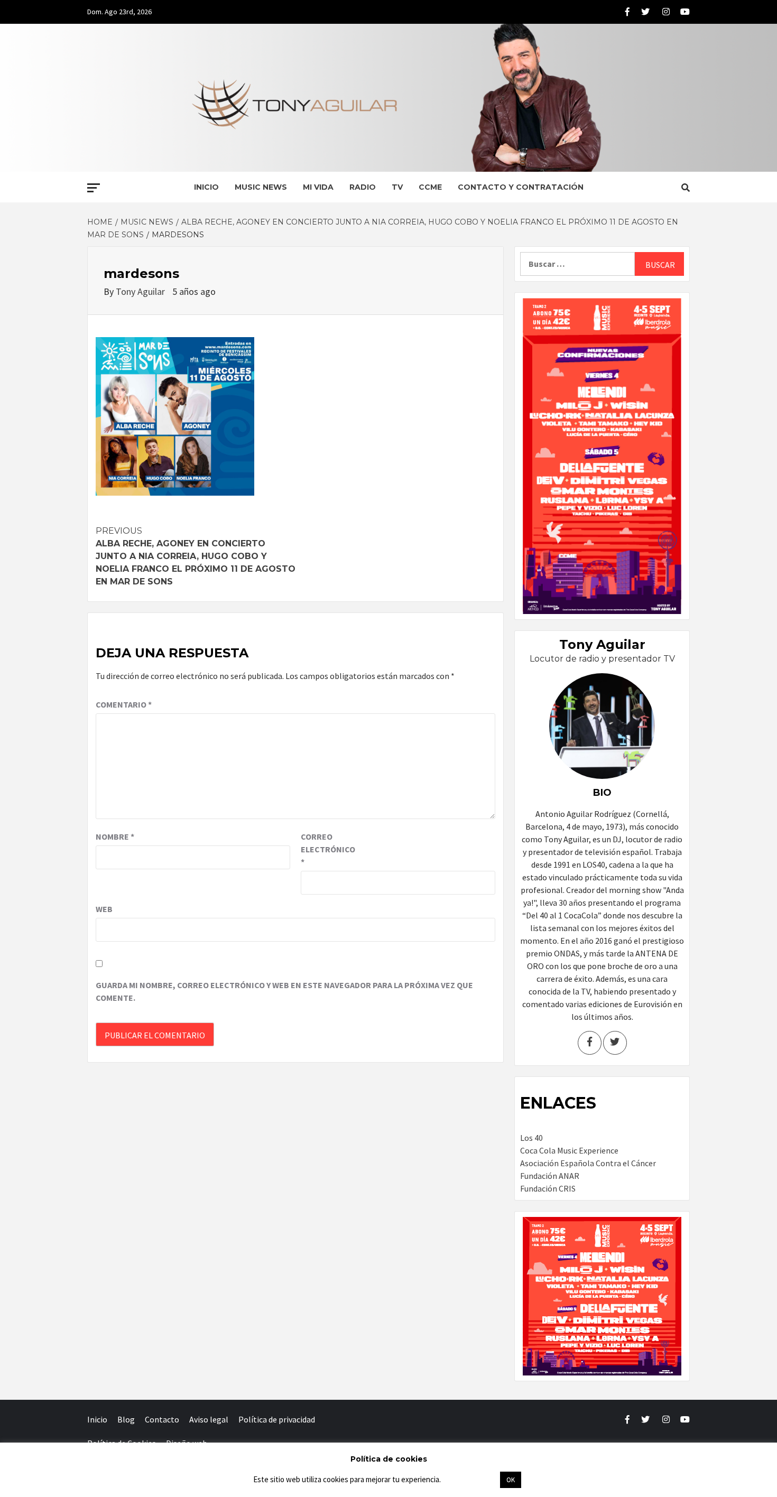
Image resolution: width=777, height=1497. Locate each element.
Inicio (206, 187)
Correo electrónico (327, 849)
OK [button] (510, 1479)
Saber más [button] (470, 1479)
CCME (430, 187)
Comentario (124, 704)
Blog (126, 1419)
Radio (362, 187)
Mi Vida (318, 187)
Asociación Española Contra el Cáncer (588, 1163)
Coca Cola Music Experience (569, 1150)
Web (104, 909)
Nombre (115, 836)
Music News (261, 187)
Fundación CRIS (548, 1188)
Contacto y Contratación (521, 187)
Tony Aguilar (141, 291)
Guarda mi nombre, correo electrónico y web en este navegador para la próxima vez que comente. (284, 991)
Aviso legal (208, 1419)
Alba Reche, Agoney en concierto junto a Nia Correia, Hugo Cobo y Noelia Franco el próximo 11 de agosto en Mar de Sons (195, 556)
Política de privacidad (276, 1419)
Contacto (162, 1419)
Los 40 (531, 1137)
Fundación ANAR (549, 1175)
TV (397, 187)
